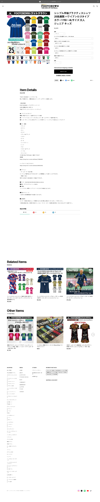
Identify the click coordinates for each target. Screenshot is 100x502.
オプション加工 (10, 452)
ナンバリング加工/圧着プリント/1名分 (61, 46)
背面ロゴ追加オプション (59, 55)
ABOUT (21, 372)
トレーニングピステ (11, 393)
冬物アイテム (9, 444)
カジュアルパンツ (10, 429)
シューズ (9, 456)
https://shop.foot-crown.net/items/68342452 (31, 165)
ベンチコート (10, 424)
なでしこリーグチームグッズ (12, 472)
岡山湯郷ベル (10, 474)
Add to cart (63, 71)
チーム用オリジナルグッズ (12, 447)
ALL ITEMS (9, 370)
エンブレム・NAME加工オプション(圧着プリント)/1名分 (65, 50)
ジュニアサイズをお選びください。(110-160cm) (64, 36)
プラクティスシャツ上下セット (12, 379)
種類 (55, 31)
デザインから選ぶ (11, 385)
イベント (9, 449)
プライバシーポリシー (36, 370)
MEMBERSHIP (22, 384)
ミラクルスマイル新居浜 (12, 479)
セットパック (9, 454)
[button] (93, 334)
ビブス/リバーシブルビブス (12, 397)
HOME (21, 370)
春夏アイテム (9, 441)
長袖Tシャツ (10, 404)
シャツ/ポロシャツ (10, 415)
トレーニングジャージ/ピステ (12, 389)
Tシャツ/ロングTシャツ (11, 399)
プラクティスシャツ (11, 381)
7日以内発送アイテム (11, 372)
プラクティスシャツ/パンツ (12, 376)
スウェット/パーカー (11, 406)
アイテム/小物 (10, 439)
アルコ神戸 (10, 481)
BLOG (21, 379)
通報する (91, 80)
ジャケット (10, 426)
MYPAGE (22, 386)
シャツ (9, 417)
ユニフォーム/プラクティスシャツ (12, 466)
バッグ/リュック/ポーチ (11, 434)
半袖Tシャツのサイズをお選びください (62, 41)
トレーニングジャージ (11, 391)
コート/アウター (10, 422)
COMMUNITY (22, 382)
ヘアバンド (9, 437)
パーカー (9, 410)
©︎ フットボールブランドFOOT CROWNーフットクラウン (18, 490)
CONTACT (22, 391)
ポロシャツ (10, 419)
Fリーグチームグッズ (11, 477)
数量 (55, 60)
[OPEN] (94, 6)
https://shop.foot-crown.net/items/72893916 (31, 159)
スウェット (10, 408)
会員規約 (34, 376)
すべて (24, 212)
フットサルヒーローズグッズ (12, 459)
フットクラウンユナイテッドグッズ (12, 463)
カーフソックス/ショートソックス (12, 432)
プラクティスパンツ (11, 383)
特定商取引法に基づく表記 (37, 373)
